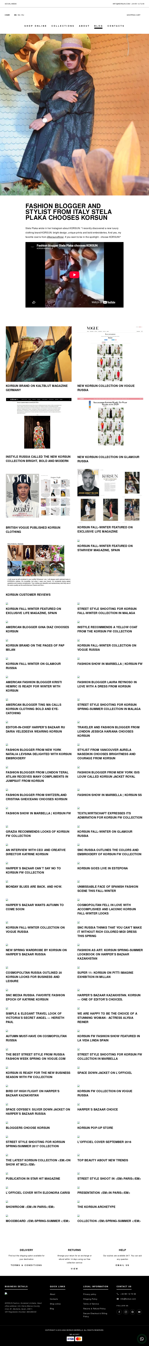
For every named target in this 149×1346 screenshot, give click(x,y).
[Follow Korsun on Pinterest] (27, 3)
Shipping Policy (90, 1299)
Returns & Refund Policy (94, 1308)
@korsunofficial (55, 237)
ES (19, 15)
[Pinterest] (132, 1312)
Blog (98, 25)
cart (135, 15)
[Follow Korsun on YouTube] (31, 3)
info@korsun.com (121, 3)
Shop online (35, 25)
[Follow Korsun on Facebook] (19, 3)
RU (23, 15)
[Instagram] (125, 1312)
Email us (123, 1265)
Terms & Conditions (26, 1265)
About (84, 25)
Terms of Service (91, 1303)
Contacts (116, 25)
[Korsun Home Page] (74, 18)
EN (15, 15)
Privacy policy (89, 1294)
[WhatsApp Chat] (141, 1338)
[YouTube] (139, 1312)
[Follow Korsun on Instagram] (23, 3)
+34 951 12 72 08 (137, 3)
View (74, 1268)
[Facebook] (119, 1312)
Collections (63, 25)
